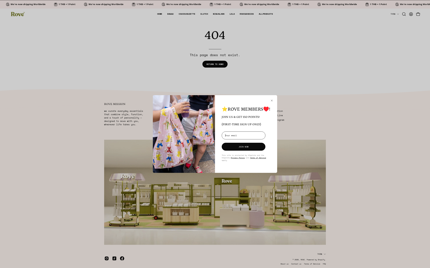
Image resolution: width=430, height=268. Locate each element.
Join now (243, 146)
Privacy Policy (238, 158)
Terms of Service (258, 158)
